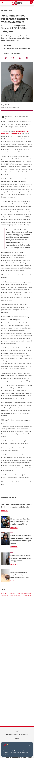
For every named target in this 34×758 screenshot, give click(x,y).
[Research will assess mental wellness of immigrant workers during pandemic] (5, 558)
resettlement (27, 595)
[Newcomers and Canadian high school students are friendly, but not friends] (5, 522)
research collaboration (24, 593)
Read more (4, 510)
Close (29, 746)
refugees (12, 593)
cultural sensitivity (15, 595)
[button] (6, 57)
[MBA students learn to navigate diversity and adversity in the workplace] (5, 575)
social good (5, 595)
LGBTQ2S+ (4, 593)
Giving (17, 738)
